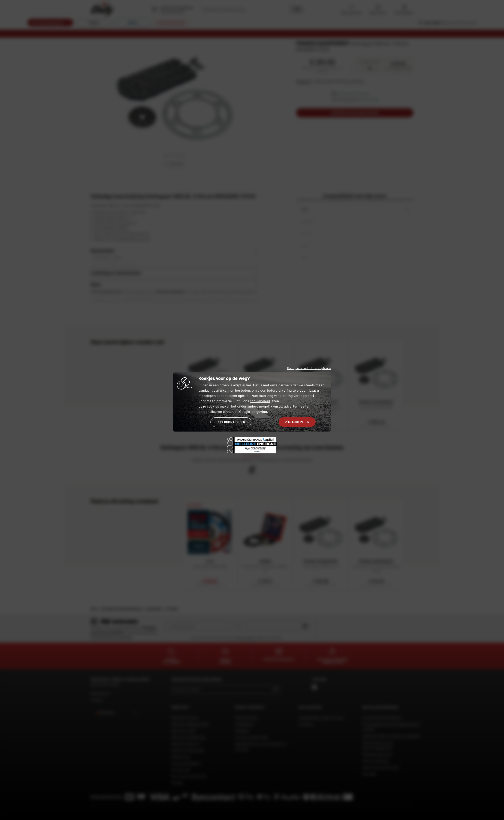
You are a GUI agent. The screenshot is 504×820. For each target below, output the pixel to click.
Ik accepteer (298, 422)
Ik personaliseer (231, 422)
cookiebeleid (260, 401)
